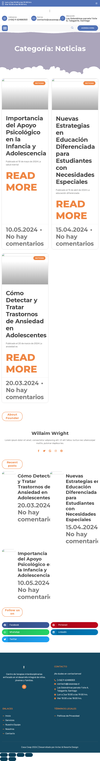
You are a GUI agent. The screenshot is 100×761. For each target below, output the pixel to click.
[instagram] (96, 3)
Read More (21, 181)
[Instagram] (55, 451)
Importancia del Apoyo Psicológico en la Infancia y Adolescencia (26, 136)
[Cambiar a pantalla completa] (12, 755)
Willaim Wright (50, 433)
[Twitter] (44, 451)
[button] (5, 28)
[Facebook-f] (38, 451)
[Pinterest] (61, 451)
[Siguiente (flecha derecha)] (12, 759)
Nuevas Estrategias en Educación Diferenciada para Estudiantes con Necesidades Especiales (75, 150)
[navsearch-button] (72, 28)
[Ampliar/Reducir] (4, 755)
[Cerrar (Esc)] (29, 755)
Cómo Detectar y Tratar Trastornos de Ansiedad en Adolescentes (26, 314)
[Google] (50, 451)
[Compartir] (20, 755)
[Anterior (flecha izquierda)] (4, 759)
